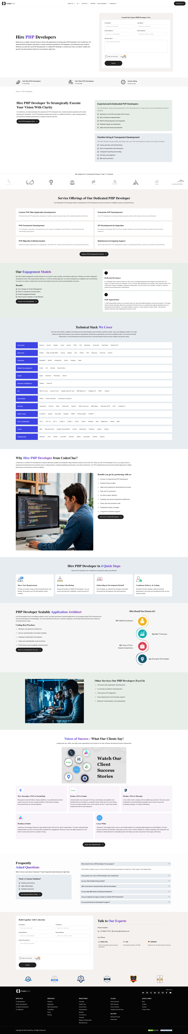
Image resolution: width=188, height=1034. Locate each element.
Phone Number (141, 30)
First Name (108, 23)
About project (109, 38)
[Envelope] (162, 992)
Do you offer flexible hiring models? (93, 881)
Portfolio (93, 3)
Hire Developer (101, 3)
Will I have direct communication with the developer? (99, 886)
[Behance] (143, 992)
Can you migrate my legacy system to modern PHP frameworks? (103, 897)
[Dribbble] (147, 992)
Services (84, 3)
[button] (94, 765)
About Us (70, 3)
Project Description (24, 940)
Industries (113, 3)
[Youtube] (170, 992)
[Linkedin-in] (155, 992)
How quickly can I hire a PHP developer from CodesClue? (100, 876)
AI (77, 3)
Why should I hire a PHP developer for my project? (98, 864)
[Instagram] (159, 992)
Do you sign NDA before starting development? (97, 891)
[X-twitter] (151, 992)
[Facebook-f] (166, 992)
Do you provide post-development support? (96, 902)
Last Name (140, 23)
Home (18, 91)
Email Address (109, 30)
